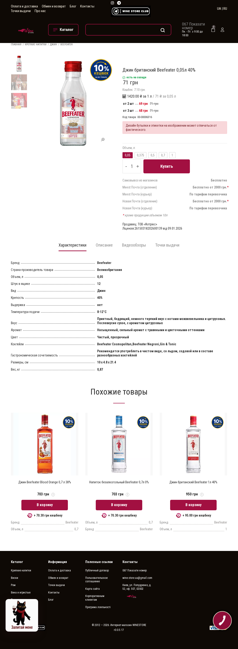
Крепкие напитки (35, 44)
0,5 (153, 155)
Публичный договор (97, 570)
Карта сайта (92, 588)
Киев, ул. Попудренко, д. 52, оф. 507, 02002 (136, 586)
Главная (16, 44)
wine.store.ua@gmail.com (137, 578)
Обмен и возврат (54, 6)
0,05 (127, 155)
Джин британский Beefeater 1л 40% (193, 482)
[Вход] (222, 30)
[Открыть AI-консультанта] (22, 615)
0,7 (163, 155)
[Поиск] (128, 30)
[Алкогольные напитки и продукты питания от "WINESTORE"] (26, 29)
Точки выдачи (21, 11)
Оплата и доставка (24, 6)
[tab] (72, 246)
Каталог (17, 561)
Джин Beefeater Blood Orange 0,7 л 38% (44, 482)
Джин (53, 44)
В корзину (45, 505)
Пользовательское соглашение (96, 579)
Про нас (40, 11)
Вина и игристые (20, 592)
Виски (14, 578)
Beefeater (66, 44)
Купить (166, 166)
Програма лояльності (98, 607)
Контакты (87, 6)
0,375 (140, 155)
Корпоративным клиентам (94, 597)
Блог (73, 6)
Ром (13, 585)
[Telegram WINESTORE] (119, 3)
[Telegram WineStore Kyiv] (131, 11)
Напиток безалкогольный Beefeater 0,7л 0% (119, 482)
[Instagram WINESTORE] (112, 3)
